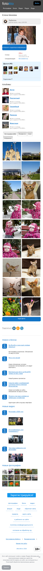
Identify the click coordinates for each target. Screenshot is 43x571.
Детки (12, 90)
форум (9, 509)
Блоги (15, 8)
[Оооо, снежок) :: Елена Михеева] (12, 237)
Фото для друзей (14, 358)
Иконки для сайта (21, 543)
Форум (27, 8)
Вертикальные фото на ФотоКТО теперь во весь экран (20, 372)
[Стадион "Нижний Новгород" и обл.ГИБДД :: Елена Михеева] (12, 179)
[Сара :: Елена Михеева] (31, 199)
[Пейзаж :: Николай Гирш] (29, 474)
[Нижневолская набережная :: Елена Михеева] (12, 199)
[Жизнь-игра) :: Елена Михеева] (31, 315)
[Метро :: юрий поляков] (5, 486)
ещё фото (21, 318)
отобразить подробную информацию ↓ (14, 47)
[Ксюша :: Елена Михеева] (31, 237)
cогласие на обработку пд (22, 530)
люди (18, 509)
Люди (33, 8)
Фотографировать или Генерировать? (16, 430)
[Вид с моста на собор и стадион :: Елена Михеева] (31, 160)
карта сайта (26, 514)
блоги (24, 503)
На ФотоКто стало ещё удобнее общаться (19, 346)
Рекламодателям (29, 539)
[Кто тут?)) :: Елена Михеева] (12, 276)
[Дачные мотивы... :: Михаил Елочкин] (11, 474)
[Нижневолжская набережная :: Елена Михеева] (31, 179)
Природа (13, 115)
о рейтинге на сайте (21, 519)
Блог (29, 134)
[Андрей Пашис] (21, 70)
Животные (14, 123)
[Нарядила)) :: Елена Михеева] (31, 218)
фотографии (13, 503)
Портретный (15, 98)
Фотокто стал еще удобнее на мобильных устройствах (19, 397)
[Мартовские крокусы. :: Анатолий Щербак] (11, 480)
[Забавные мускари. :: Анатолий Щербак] (34, 474)
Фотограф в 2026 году (16, 411)
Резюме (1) (22, 134)
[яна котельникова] (16, 69)
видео (32, 503)
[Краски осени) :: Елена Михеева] (12, 315)
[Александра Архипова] (16, 73)
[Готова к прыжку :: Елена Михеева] (31, 257)
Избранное (7, 138)
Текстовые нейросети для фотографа (17, 448)
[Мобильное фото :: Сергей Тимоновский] (11, 486)
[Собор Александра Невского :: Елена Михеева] (12, 160)
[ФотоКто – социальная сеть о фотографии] (8, 3)
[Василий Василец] (10, 74)
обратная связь (30, 509)
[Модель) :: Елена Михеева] (12, 296)
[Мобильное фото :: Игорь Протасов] (28, 480)
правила (15, 514)
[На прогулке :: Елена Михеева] (12, 218)
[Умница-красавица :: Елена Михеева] (31, 276)
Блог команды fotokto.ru (13, 539)
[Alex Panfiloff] (5, 74)
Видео (21, 8)
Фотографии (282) (10, 134)
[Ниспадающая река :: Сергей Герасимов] (23, 474)
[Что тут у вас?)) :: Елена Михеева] (31, 296)
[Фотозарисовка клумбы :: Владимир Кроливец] (17, 474)
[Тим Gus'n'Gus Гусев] (36, 68)
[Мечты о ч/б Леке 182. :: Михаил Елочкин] (5, 474)
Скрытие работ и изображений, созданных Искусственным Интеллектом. (19, 384)
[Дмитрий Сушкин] (10, 68)
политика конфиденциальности (21, 525)
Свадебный (14, 106)
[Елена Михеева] (21, 44)
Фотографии (7, 8)
